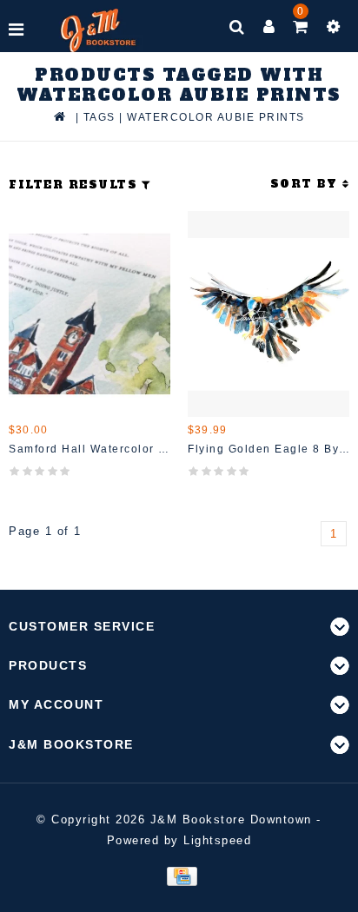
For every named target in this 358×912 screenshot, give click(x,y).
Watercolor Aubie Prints (216, 117)
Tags (99, 117)
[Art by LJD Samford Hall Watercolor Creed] (89, 314)
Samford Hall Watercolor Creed (89, 449)
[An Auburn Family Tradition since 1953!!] (98, 30)
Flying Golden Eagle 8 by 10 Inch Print (268, 449)
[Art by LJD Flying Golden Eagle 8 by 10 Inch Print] (268, 314)
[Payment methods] (178, 875)
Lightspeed (217, 840)
